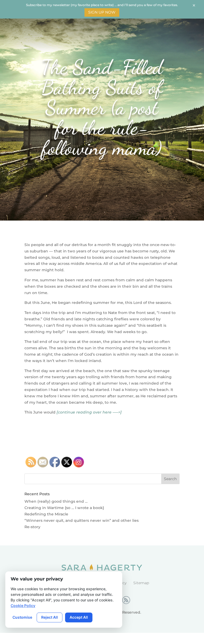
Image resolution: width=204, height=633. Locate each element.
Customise (22, 617)
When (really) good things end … (56, 501)
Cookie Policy (23, 605)
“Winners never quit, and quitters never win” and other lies (81, 520)
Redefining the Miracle (46, 514)
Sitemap (141, 582)
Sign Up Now (102, 12)
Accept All (79, 617)
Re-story (32, 526)
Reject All (49, 617)
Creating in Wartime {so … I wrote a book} (64, 507)
